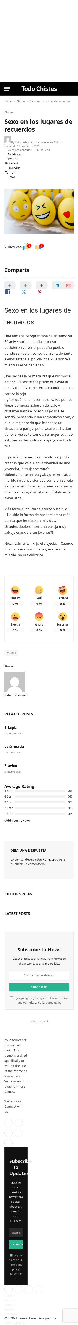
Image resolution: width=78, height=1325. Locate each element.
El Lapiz (10, 727)
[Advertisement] (39, 41)
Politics (9, 1300)
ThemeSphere (14, 1323)
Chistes (20, 101)
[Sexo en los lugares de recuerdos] (39, 211)
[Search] (71, 89)
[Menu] (7, 89)
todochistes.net (24, 142)
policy (16, 1269)
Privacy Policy (36, 1002)
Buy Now (10, 1314)
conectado (50, 859)
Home (8, 101)
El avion (10, 765)
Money (9, 1305)
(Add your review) (17, 820)
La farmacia (14, 746)
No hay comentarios (20, 150)
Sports (9, 1309)
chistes (11, 653)
